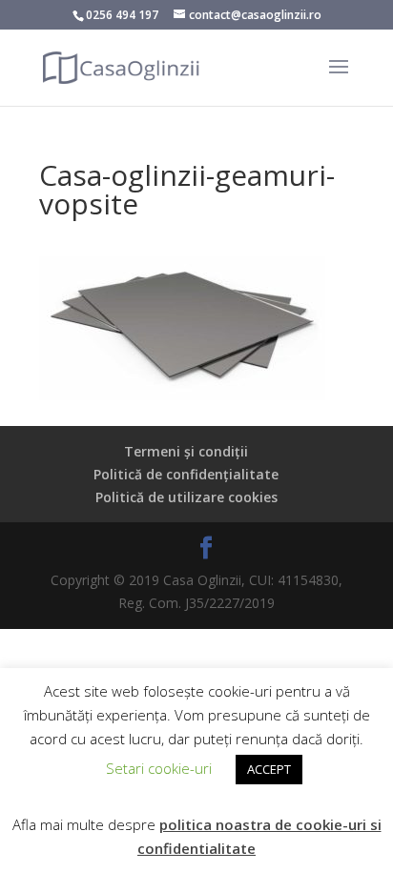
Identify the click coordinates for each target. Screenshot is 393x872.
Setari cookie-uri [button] (159, 768)
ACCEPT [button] (269, 769)
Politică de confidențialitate (186, 474)
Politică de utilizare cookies (186, 497)
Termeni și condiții (186, 451)
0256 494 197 (122, 15)
